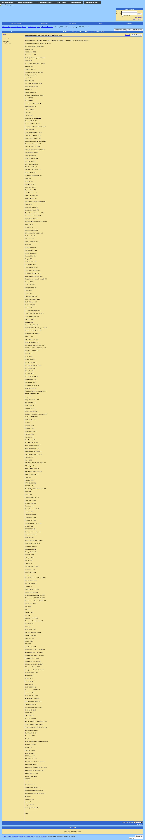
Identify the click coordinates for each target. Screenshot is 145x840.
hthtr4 (4, 34)
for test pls (139, 824)
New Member (138, 17)
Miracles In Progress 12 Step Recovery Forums (14, 27)
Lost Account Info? (137, 19)
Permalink (127, 35)
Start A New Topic (120, 29)
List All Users (72, 23)
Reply (129, 29)
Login (139, 14)
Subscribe (139, 836)
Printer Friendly (137, 29)
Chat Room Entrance (16, 23)
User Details (129, 23)
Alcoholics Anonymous (34, 27)
